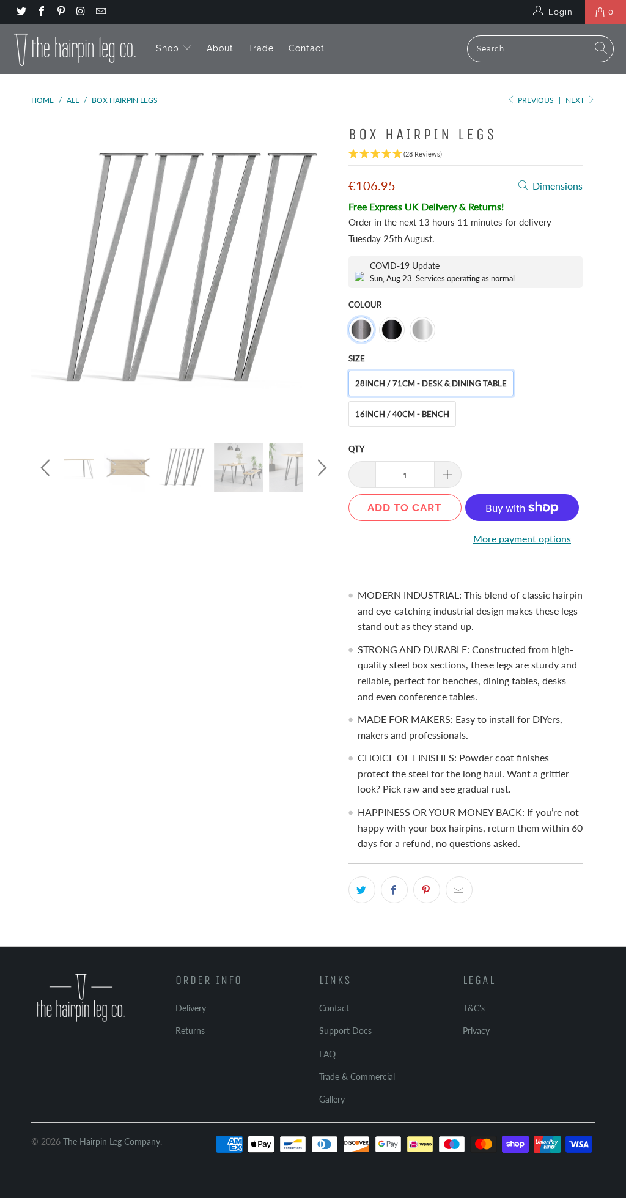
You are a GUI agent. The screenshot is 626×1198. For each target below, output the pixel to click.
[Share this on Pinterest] (426, 889)
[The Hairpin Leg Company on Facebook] (40, 12)
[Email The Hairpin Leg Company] (100, 12)
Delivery (190, 1008)
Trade (261, 48)
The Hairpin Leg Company (111, 1141)
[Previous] (47, 272)
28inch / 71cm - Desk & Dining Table (431, 383)
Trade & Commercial (357, 1076)
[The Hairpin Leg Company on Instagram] (80, 12)
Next (575, 100)
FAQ (327, 1054)
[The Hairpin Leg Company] (75, 48)
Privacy (476, 1031)
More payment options (522, 538)
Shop (169, 48)
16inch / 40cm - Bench (402, 414)
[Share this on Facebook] (394, 889)
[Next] (320, 272)
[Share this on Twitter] (361, 889)
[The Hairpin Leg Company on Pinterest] (60, 12)
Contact (307, 48)
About (220, 48)
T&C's (474, 1008)
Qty (356, 449)
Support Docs (345, 1031)
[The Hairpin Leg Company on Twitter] (20, 12)
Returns (190, 1031)
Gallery (332, 1099)
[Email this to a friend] (459, 889)
